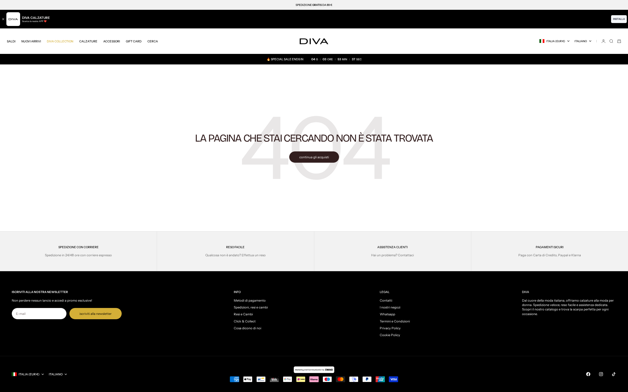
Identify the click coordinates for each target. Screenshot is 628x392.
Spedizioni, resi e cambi (251, 307)
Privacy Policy (390, 328)
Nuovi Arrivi (31, 41)
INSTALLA (619, 19)
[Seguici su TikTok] (613, 374)
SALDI (11, 41)
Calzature (88, 41)
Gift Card (134, 41)
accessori (111, 41)
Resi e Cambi (243, 314)
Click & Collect (245, 321)
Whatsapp (387, 314)
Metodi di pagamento (250, 300)
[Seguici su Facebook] (588, 374)
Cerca (152, 41)
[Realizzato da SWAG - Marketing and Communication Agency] (314, 369)
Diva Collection (60, 41)
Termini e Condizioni (395, 321)
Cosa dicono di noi (247, 328)
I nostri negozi (390, 307)
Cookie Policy (390, 335)
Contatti (386, 300)
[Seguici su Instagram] (601, 374)
